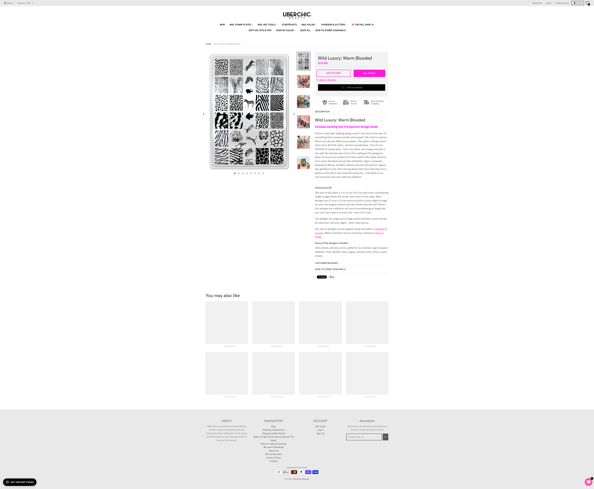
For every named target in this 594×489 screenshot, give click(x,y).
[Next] (294, 114)
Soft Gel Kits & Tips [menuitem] (260, 30)
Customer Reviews (326, 263)
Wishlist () (537, 3)
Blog (273, 426)
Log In (320, 429)
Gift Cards (320, 426)
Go (385, 437)
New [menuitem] (222, 24)
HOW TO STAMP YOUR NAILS (330, 269)
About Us (273, 450)
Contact (274, 461)
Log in (548, 3)
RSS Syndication (273, 454)
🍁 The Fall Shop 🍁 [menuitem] (363, 24)
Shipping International (274, 429)
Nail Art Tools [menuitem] (266, 24)
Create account (562, 3)
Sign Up (320, 433)
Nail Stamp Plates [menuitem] (240, 24)
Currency (21, 3)
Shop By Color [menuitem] (285, 30)
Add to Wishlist (327, 79)
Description (322, 111)
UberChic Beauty (301, 479)
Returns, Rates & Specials (273, 443)
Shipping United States (273, 433)
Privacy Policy (274, 457)
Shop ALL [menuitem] (305, 30)
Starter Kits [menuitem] (289, 24)
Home (208, 44)
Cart (579, 3)
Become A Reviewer (274, 447)
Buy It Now (369, 73)
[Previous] (204, 114)
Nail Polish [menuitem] (308, 24)
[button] (587, 3)
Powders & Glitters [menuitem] (333, 24)
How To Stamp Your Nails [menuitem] (330, 30)
